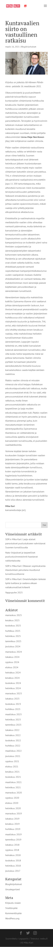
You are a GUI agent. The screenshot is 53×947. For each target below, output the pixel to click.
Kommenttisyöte (13, 913)
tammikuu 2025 (13, 641)
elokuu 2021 (11, 766)
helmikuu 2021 (13, 787)
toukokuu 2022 (13, 740)
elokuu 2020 (11, 802)
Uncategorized (12, 889)
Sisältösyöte (11, 908)
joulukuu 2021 (12, 756)
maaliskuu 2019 (13, 834)
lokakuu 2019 (12, 818)
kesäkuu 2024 (12, 677)
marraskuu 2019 (13, 813)
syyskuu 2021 (12, 761)
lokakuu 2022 (12, 730)
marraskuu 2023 (13, 693)
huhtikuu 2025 (12, 630)
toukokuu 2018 (13, 860)
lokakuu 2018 (12, 844)
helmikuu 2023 (13, 719)
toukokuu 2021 (13, 776)
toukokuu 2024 (13, 683)
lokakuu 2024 (12, 656)
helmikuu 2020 (13, 808)
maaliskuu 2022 (13, 750)
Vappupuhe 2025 (14, 592)
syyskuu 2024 (12, 662)
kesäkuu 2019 (12, 823)
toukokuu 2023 (13, 703)
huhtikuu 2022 (12, 745)
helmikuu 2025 (13, 636)
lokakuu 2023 (12, 698)
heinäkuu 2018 (13, 855)
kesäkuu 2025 (12, 620)
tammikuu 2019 (13, 839)
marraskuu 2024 (13, 651)
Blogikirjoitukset (28, 46)
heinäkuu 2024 (13, 672)
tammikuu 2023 (13, 724)
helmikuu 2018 (13, 865)
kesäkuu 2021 (12, 771)
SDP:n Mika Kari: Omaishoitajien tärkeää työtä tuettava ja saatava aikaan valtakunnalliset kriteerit (25, 583)
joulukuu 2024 (12, 646)
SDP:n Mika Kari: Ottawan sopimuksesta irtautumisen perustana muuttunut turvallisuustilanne (25, 569)
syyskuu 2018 (12, 849)
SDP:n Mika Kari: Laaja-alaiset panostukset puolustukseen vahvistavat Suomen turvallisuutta (25, 543)
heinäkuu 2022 (13, 735)
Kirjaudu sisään (13, 902)
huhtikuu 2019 (12, 829)
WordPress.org (12, 918)
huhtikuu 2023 (12, 709)
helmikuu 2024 (13, 688)
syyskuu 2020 (12, 797)
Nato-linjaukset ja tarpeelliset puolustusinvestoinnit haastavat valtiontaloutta (21, 556)
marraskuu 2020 (13, 792)
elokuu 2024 (11, 667)
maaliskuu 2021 (13, 782)
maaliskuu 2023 (13, 714)
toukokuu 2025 (13, 625)
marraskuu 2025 (13, 615)
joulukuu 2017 (12, 870)
